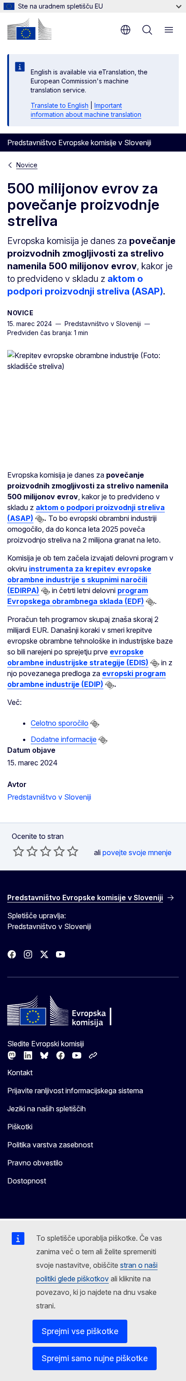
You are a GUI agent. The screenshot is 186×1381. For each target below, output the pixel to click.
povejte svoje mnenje (137, 852)
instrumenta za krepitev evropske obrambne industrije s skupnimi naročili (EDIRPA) (79, 579)
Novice (26, 165)
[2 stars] (25, 851)
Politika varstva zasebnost (50, 1144)
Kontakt (20, 1072)
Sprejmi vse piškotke (80, 1331)
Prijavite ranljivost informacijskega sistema (75, 1090)
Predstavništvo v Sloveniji (49, 796)
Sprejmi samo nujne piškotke (95, 1358)
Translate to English (59, 105)
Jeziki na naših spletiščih (46, 1108)
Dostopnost (26, 1180)
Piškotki (20, 1126)
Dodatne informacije (64, 739)
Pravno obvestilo (35, 1162)
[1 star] (18, 851)
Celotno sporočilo (59, 722)
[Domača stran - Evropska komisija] (29, 29)
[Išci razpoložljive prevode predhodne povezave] (39, 519)
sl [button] (125, 30)
